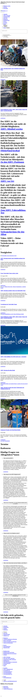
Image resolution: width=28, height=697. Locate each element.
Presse (4, 24)
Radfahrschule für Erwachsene (9, 653)
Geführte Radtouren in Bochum (10, 639)
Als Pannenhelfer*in (7, 674)
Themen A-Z (6, 635)
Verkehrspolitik (6, 16)
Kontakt (5, 664)
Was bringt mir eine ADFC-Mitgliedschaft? (12, 474)
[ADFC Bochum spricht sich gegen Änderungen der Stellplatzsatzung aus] (14, 384)
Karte (4, 665)
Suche (4, 27)
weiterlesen (5, 471)
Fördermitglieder (6, 663)
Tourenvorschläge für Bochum (9, 641)
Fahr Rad (5, 17)
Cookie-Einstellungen (8, 688)
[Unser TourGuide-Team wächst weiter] (14, 270)
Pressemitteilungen (7, 677)
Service (4, 21)
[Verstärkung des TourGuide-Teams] (14, 301)
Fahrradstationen (6, 646)
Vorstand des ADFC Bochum (9, 659)
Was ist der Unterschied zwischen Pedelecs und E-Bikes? (15, 563)
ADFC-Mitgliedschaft (8, 669)
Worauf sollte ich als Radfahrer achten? (11, 533)
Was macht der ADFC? (8, 458)
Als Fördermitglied (7, 672)
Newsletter (5, 8)
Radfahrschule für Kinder (8, 652)
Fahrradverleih (6, 647)
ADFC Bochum (6, 15)
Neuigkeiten (5, 627)
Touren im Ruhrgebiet (8, 642)
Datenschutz (6, 687)
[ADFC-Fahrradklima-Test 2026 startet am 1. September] (14, 340)
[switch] (10, 35)
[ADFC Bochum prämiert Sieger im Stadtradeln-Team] (14, 287)
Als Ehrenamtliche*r (7, 671)
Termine (5, 628)
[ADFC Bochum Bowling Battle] (14, 367)
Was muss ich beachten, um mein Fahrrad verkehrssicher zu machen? (15, 503)
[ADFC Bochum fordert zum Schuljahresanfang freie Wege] (14, 255)
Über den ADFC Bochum (8, 658)
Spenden (5, 7)
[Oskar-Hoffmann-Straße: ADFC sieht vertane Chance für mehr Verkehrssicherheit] (14, 314)
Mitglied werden (6, 6)
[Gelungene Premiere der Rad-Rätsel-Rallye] (14, 413)
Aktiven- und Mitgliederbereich (10, 681)
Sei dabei (5, 22)
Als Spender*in (6, 670)
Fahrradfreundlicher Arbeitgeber (10, 662)
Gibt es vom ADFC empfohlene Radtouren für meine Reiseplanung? (15, 595)
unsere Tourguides (7, 640)
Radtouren (5, 19)
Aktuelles (5, 14)
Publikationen (6, 660)
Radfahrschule (6, 20)
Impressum (5, 686)
